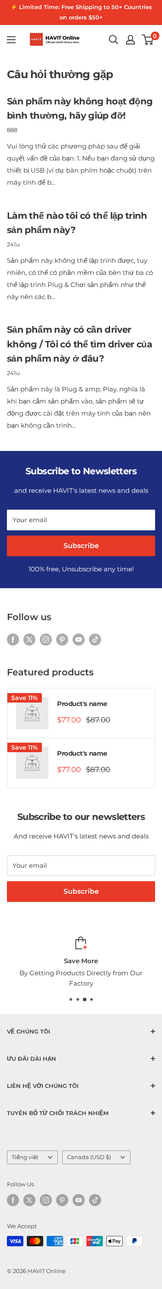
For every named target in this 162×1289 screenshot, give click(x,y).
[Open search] (113, 39)
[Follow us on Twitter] (29, 639)
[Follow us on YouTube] (79, 639)
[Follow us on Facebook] (13, 639)
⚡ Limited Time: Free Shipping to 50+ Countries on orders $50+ (81, 12)
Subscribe (81, 546)
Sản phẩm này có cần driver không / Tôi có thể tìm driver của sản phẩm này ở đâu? (79, 344)
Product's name (82, 704)
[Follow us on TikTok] (95, 639)
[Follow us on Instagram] (46, 639)
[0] (148, 40)
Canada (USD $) (89, 1157)
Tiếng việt (25, 1157)
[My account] (130, 39)
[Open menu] (11, 39)
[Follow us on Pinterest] (62, 639)
